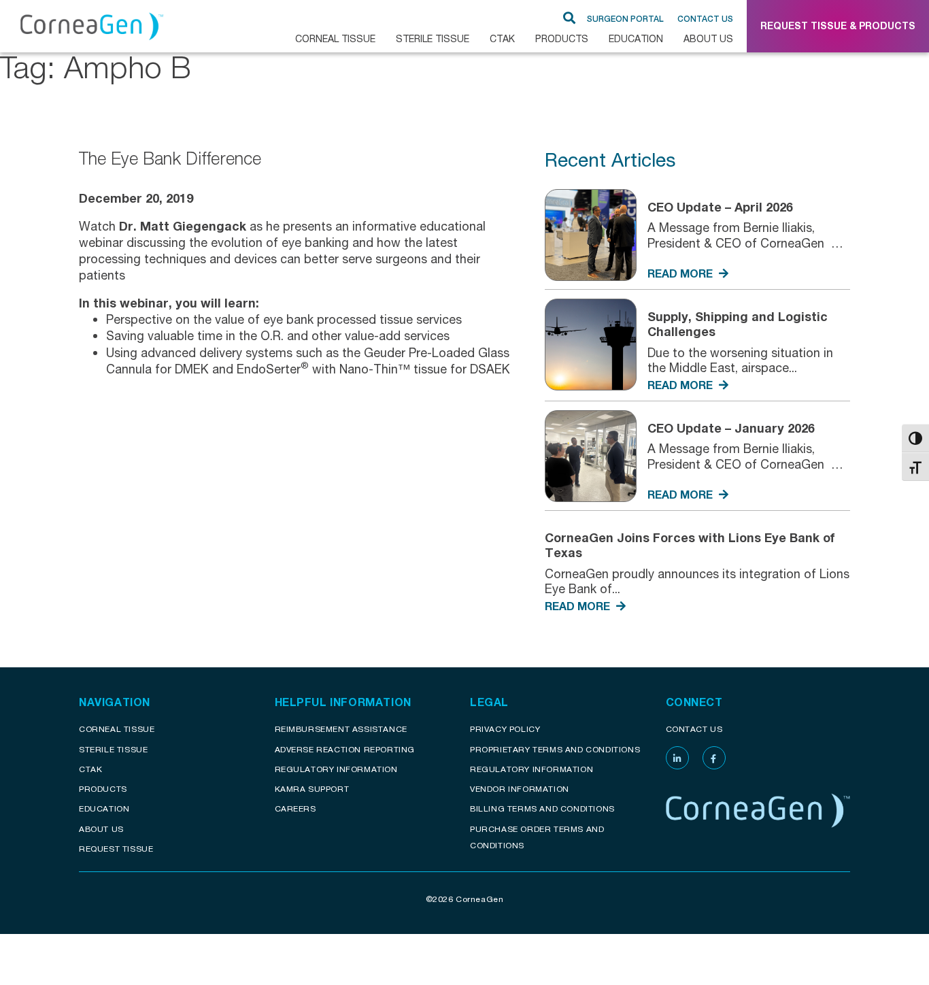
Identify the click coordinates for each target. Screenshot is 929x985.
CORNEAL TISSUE (335, 38)
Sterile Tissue (432, 38)
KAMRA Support (312, 789)
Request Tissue (116, 849)
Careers (295, 808)
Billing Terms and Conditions (542, 808)
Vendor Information (519, 789)
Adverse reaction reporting (345, 749)
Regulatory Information (336, 769)
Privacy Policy (505, 729)
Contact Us (705, 19)
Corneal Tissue (116, 729)
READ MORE (681, 273)
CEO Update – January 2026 (731, 427)
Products (561, 38)
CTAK (502, 38)
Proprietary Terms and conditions (555, 749)
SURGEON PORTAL (625, 19)
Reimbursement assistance (341, 729)
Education (636, 38)
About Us (708, 38)
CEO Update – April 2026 (720, 206)
